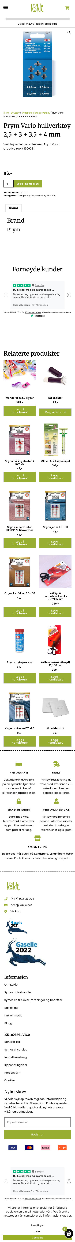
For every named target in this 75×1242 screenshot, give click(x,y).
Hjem (6, 112)
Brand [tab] (13, 208)
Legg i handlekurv (28, 184)
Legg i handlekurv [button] (20, 410)
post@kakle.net (21, 905)
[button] (6, 7)
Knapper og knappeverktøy (36, 112)
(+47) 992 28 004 (22, 899)
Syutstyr (15, 112)
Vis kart (15, 911)
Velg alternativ (55, 412)
